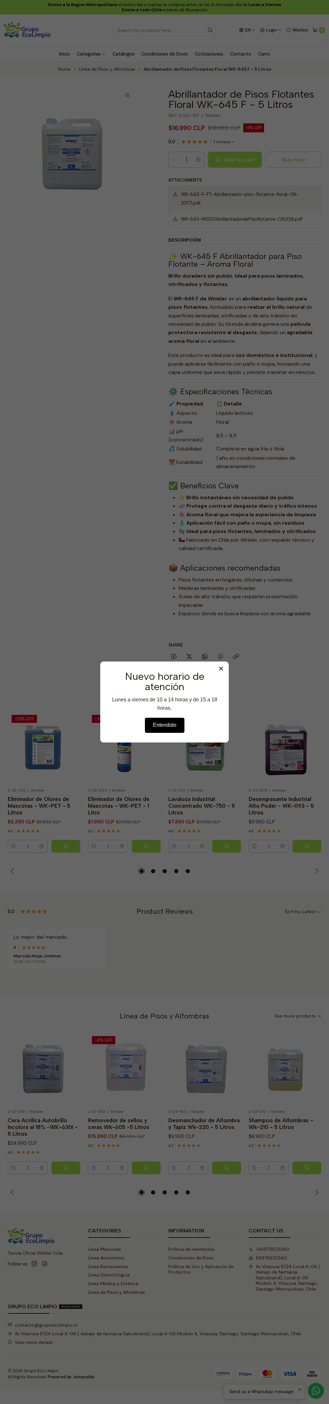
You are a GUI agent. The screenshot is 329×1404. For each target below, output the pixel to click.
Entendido (164, 725)
